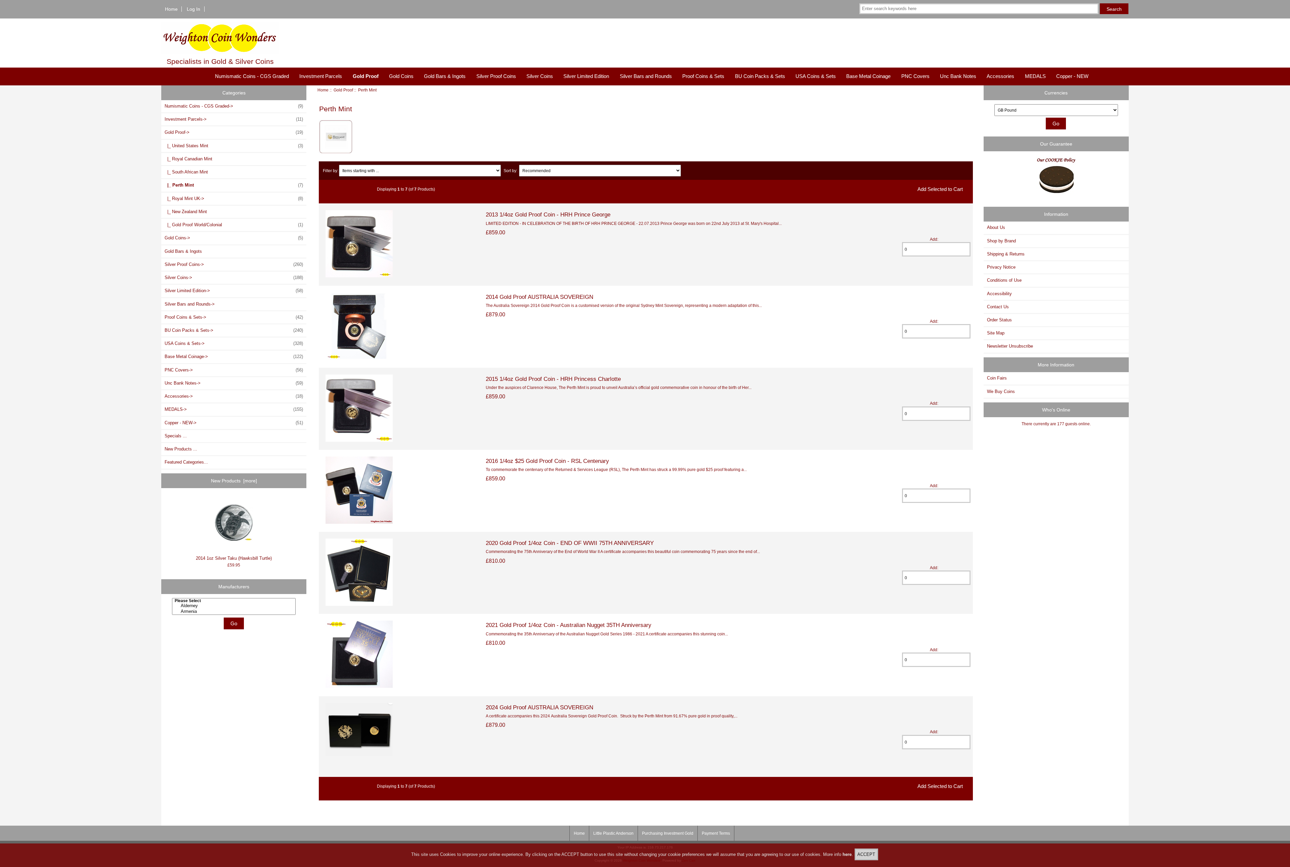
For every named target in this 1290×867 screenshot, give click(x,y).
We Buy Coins (1001, 391)
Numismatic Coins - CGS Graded (252, 76)
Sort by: (510, 170)
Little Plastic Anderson (613, 833)
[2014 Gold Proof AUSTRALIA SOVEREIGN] (359, 358)
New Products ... (181, 448)
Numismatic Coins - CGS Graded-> (234, 106)
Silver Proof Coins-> (234, 264)
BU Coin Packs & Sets (760, 76)
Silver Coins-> (234, 277)
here (847, 854)
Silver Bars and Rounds (646, 76)
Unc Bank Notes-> (234, 383)
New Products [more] (234, 480)
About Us (996, 227)
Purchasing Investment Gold (667, 833)
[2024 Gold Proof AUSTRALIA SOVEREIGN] (359, 754)
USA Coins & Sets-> (234, 343)
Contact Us (998, 306)
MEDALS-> (234, 409)
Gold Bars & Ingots (445, 76)
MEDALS (1035, 76)
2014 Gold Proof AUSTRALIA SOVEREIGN (539, 296)
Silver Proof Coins (496, 76)
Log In (193, 9)
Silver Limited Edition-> (234, 290)
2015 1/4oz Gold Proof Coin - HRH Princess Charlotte (553, 379)
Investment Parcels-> (234, 119)
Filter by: (330, 170)
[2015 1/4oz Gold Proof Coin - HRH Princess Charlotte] (359, 440)
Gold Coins (401, 76)
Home (171, 9)
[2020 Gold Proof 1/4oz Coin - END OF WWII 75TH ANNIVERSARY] (359, 604)
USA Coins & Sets (816, 76)
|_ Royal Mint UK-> (234, 198)
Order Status (999, 319)
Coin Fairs (997, 378)
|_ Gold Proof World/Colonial (234, 224)
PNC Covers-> (234, 369)
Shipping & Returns (1006, 254)
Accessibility (999, 293)
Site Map (995, 333)
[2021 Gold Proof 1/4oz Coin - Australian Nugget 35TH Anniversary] (359, 686)
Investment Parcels (320, 76)
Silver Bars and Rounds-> (190, 304)
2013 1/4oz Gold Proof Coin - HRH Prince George (548, 214)
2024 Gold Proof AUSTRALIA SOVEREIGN (539, 707)
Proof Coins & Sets (703, 76)
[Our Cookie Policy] (1056, 177)
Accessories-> (234, 396)
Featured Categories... (186, 462)
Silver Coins (539, 76)
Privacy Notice (1001, 267)
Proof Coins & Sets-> (234, 317)
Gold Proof (343, 90)
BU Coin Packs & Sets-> (234, 330)
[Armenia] (234, 611)
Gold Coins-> (234, 237)
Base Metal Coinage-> (234, 356)
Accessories (1000, 76)
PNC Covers (915, 76)
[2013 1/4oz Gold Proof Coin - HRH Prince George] (359, 276)
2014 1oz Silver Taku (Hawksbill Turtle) (234, 558)
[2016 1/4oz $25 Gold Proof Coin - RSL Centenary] (359, 522)
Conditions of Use (1004, 280)
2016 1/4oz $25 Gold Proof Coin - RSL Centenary (547, 461)
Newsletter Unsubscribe (1010, 346)
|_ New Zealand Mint (186, 211)
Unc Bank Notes (958, 76)
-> (234, 132)
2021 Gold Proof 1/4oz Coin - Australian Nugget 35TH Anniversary (568, 625)
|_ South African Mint (186, 171)
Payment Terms (716, 833)
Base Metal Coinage (868, 76)
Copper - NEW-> (234, 422)
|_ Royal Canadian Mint (188, 158)
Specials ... (176, 435)
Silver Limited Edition (586, 76)
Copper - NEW (1072, 76)
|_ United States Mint (234, 145)
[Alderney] (234, 605)
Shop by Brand (1001, 240)
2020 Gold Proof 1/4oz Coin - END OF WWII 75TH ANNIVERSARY (570, 543)
